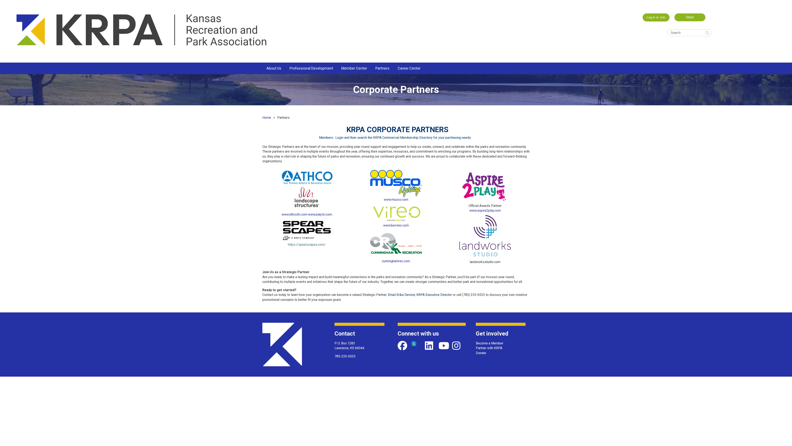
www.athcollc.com (294, 214)
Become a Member (489, 343)
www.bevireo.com (396, 225)
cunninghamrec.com (396, 261)
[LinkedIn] (429, 345)
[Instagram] (457, 345)
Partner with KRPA (489, 348)
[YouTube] (443, 345)
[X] (416, 345)
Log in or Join (656, 17)
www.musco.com (396, 200)
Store (690, 17)
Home (266, 118)
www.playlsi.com (320, 214)
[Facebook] (402, 345)
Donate (481, 353)
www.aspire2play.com (485, 210)
